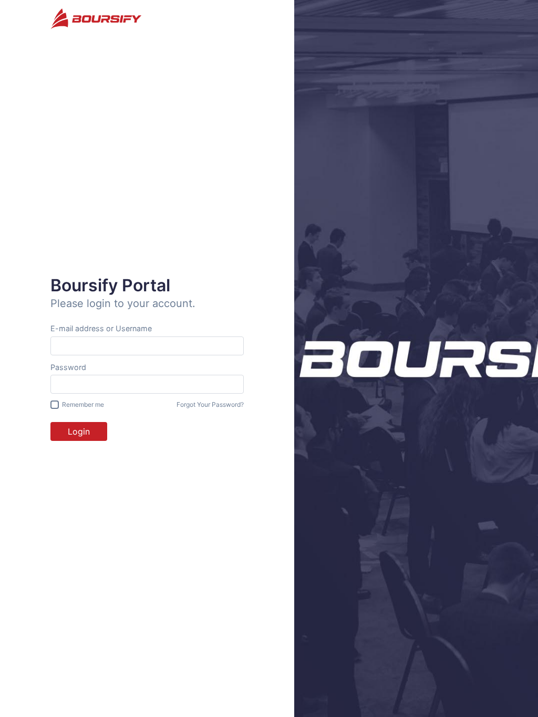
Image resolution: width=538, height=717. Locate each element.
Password (68, 367)
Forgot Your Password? (210, 404)
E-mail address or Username (101, 328)
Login (79, 431)
